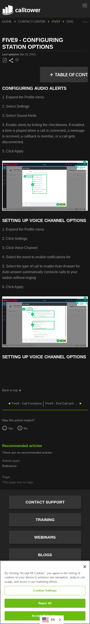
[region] (45, 592)
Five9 (56, 21)
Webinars (45, 537)
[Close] (85, 567)
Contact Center (32, 21)
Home (7, 21)
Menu (84, 5)
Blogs (45, 555)
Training (45, 520)
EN (53, 619)
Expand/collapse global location (85, 20)
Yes (10, 428)
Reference (9, 466)
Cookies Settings (45, 590)
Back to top (10, 390)
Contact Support (45, 502)
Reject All (45, 603)
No (26, 428)
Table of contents (70, 74)
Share (11, 60)
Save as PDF (5, 60)
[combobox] (52, 619)
